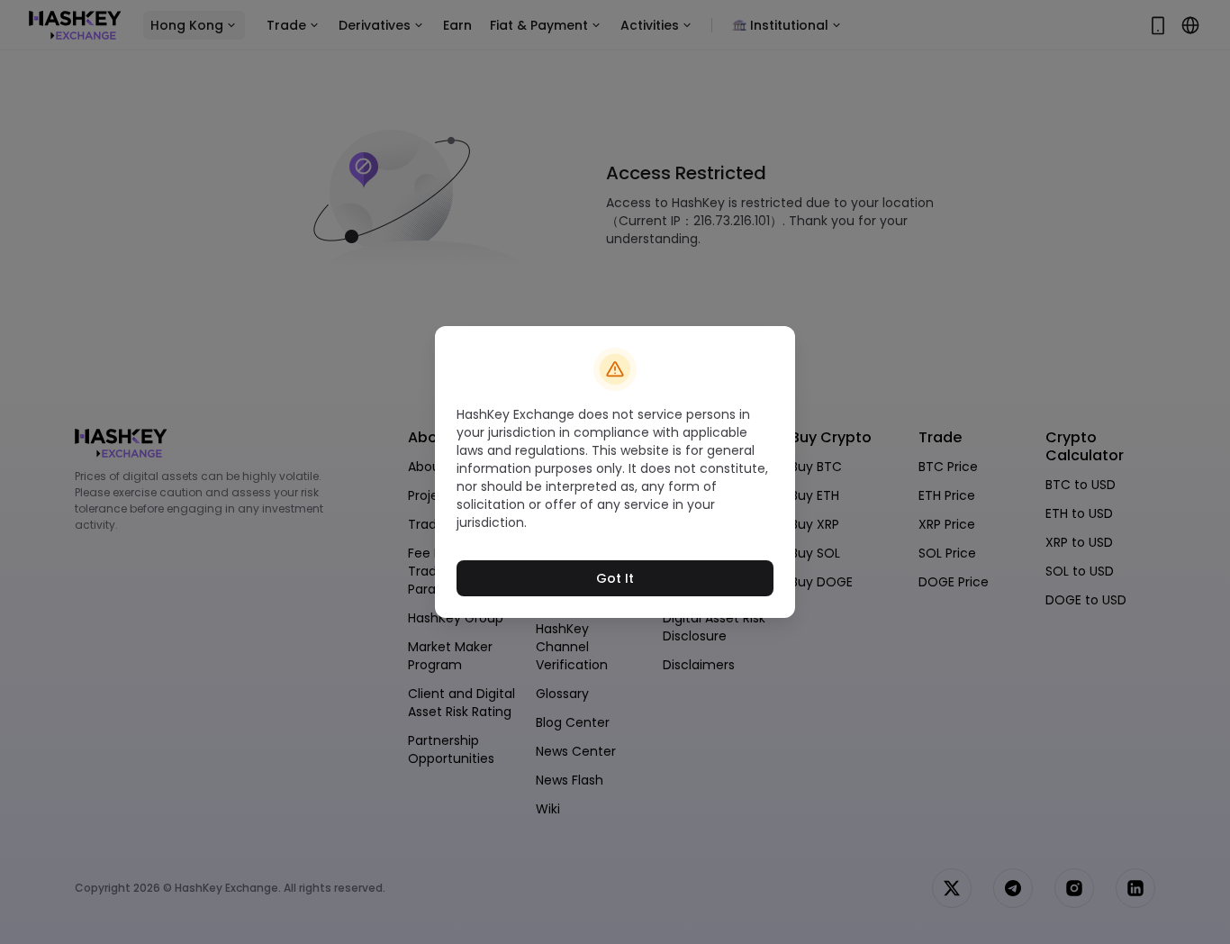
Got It (615, 578)
